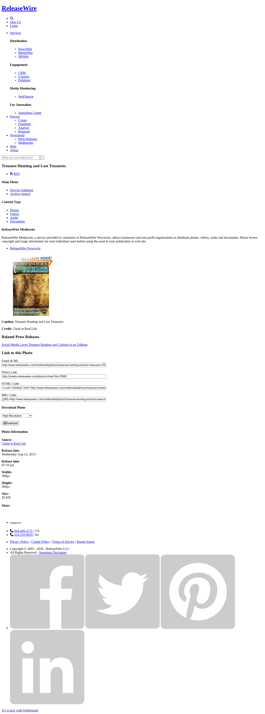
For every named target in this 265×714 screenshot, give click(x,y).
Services (15, 33)
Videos (14, 214)
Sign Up (15, 22)
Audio (14, 217)
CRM (22, 73)
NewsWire (25, 49)
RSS (17, 173)
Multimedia (25, 142)
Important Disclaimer (53, 552)
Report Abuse (86, 541)
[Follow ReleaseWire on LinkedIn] (47, 703)
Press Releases (27, 139)
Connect (23, 76)
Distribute (24, 124)
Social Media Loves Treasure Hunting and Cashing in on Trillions (45, 344)
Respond (24, 131)
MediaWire (25, 52)
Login (14, 26)
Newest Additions (21, 190)
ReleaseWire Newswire (25, 248)
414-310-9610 (23, 534)
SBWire (23, 56)
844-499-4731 (23, 531)
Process (15, 116)
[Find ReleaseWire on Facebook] (47, 628)
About (14, 150)
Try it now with (20, 710)
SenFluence (26, 96)
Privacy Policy (19, 541)
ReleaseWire (19, 8)
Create (22, 120)
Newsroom (17, 135)
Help (13, 146)
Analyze (23, 127)
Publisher (24, 80)
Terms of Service (63, 541)
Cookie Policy (40, 541)
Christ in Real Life (14, 443)
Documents (17, 221)
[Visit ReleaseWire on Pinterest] (198, 628)
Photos (14, 210)
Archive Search (20, 194)
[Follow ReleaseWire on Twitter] (122, 628)
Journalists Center (29, 113)
